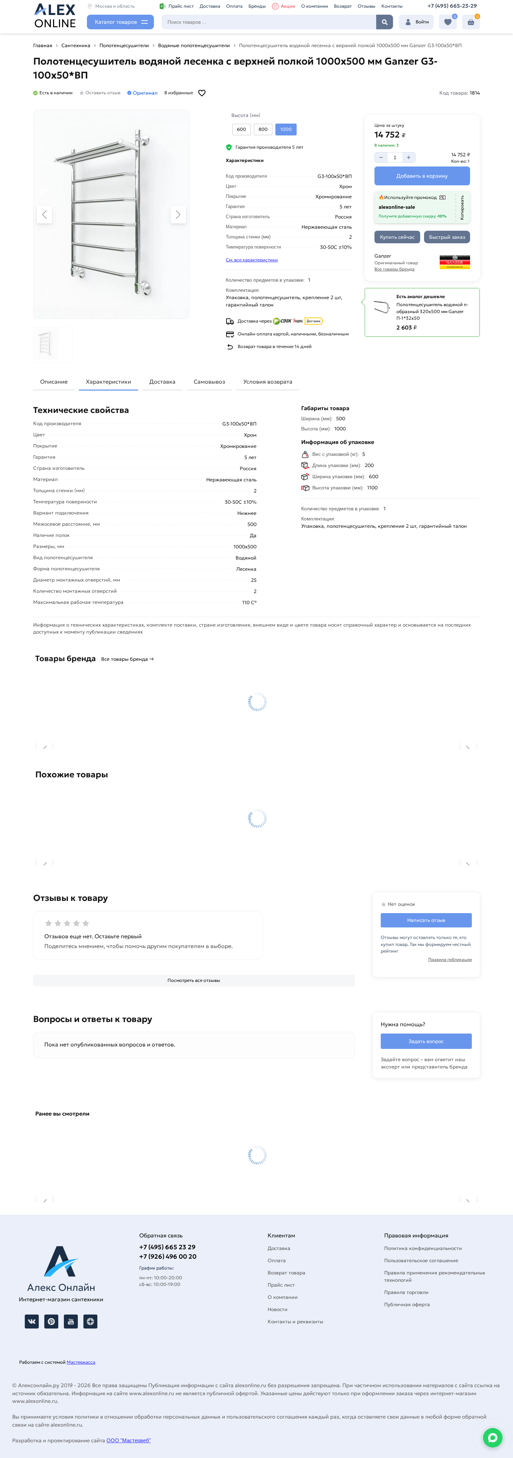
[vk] (32, 1322)
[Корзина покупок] (471, 22)
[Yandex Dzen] (90, 1322)
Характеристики (108, 381)
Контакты (392, 6)
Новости (278, 1309)
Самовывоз (209, 381)
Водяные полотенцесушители (194, 45)
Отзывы (367, 6)
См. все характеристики (252, 260)
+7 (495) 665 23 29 (167, 1247)
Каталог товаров (116, 21)
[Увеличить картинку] (111, 214)
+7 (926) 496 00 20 (167, 1256)
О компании (314, 6)
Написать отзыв (426, 920)
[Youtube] (71, 1322)
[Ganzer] (448, 262)
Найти (384, 22)
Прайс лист (181, 6)
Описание (54, 381)
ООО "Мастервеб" (128, 1440)
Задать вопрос (426, 1041)
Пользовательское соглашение (421, 1260)
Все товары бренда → (127, 659)
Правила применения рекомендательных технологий (434, 1276)
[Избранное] (448, 22)
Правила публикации (450, 959)
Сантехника (75, 45)
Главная (42, 45)
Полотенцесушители (124, 45)
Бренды (257, 6)
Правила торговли (406, 1292)
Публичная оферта (407, 1304)
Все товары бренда (394, 269)
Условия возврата (267, 381)
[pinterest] (51, 1322)
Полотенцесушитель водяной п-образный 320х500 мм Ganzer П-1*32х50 (432, 311)
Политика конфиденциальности (423, 1248)
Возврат (343, 6)
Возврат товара (286, 1273)
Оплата (234, 6)
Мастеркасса (81, 1362)
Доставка (210, 6)
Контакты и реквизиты (295, 1321)
